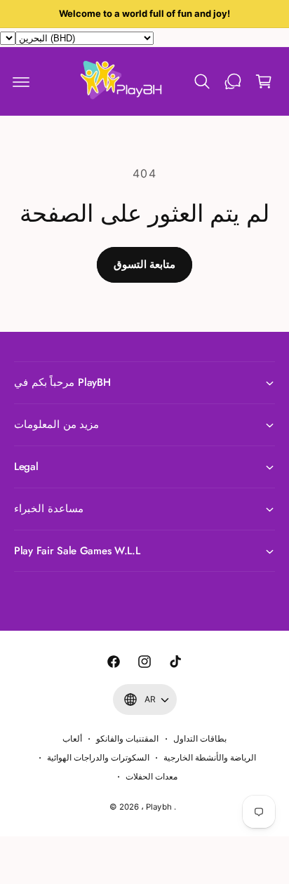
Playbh (158, 807)
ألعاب (72, 739)
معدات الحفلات (151, 777)
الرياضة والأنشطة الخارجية (209, 758)
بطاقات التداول (200, 739)
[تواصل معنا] (232, 81)
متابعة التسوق (144, 264)
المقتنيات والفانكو (127, 739)
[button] (21, 81)
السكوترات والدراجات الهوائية (98, 758)
